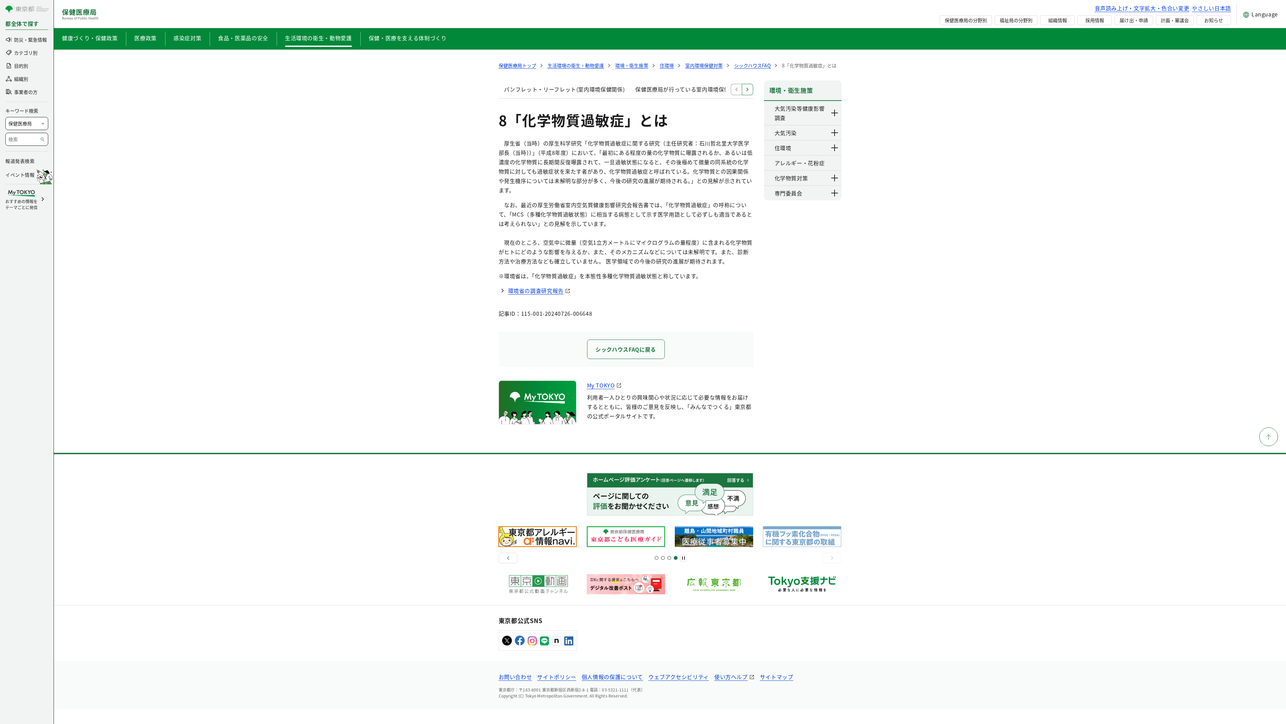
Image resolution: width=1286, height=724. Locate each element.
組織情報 (1057, 20)
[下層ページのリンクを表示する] (835, 113)
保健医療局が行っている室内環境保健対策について (699, 89)
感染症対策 (187, 38)
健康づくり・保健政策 (90, 38)
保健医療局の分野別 (966, 20)
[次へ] (832, 558)
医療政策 (145, 38)
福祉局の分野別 (1016, 20)
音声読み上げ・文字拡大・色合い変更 (1142, 8)
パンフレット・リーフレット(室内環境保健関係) (564, 89)
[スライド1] (656, 558)
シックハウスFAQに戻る (625, 349)
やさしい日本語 (1211, 8)
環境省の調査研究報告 (536, 291)
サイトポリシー (556, 677)
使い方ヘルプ (731, 677)
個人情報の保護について (612, 677)
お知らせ (1213, 20)
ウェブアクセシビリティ (678, 677)
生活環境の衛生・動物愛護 (318, 38)
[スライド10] (675, 558)
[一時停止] (683, 558)
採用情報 (1094, 20)
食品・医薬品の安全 (243, 38)
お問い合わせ (515, 677)
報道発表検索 (19, 161)
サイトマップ (776, 677)
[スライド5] (663, 558)
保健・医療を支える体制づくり (408, 38)
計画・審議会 (1175, 20)
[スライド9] (669, 558)
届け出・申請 (1134, 20)
